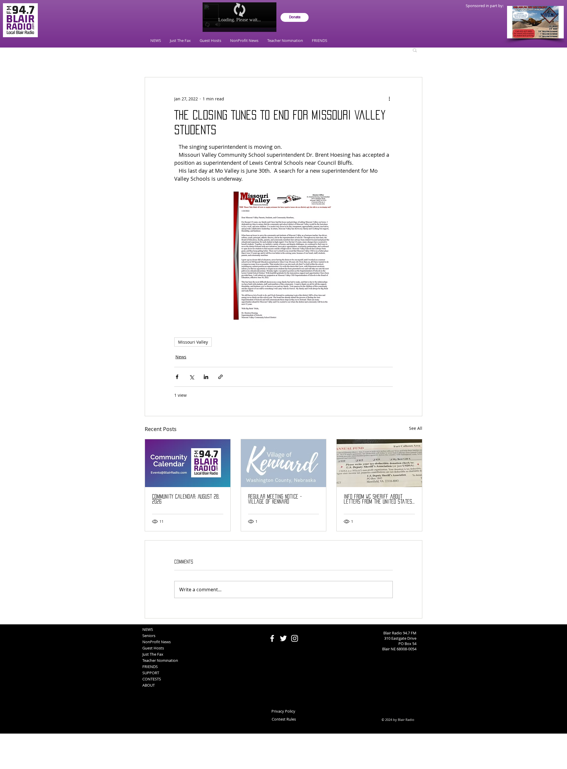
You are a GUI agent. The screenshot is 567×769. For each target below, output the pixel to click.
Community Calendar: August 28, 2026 (185, 499)
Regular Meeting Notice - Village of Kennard (275, 499)
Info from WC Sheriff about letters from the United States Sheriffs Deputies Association (378, 499)
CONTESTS (151, 679)
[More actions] (389, 98)
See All (415, 428)
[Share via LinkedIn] (206, 377)
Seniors (148, 635)
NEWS (147, 629)
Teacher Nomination (160, 660)
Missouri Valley (193, 342)
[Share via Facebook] (177, 377)
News (180, 357)
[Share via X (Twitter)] (191, 377)
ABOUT (148, 685)
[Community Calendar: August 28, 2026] (187, 463)
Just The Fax (152, 654)
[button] (415, 50)
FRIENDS (150, 666)
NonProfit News (156, 641)
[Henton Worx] (535, 22)
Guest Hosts (153, 648)
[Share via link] (220, 377)
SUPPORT (150, 672)
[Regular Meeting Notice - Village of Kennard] (283, 463)
